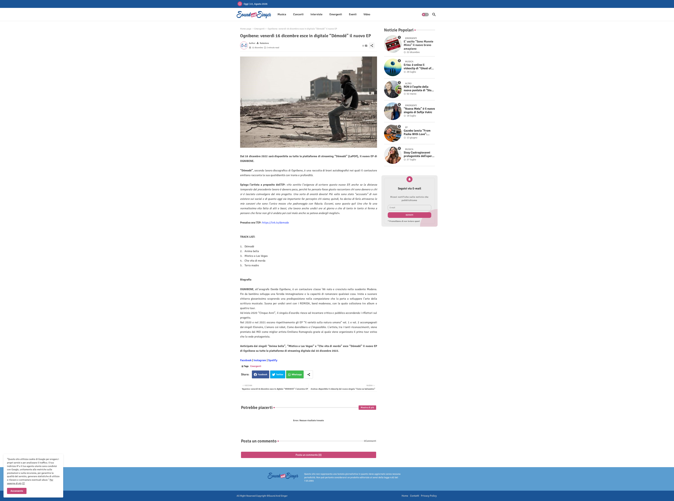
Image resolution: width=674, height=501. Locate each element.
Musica (281, 14)
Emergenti (335, 14)
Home (405, 495)
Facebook (262, 374)
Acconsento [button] (17, 490)
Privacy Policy (429, 495)
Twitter (279, 374)
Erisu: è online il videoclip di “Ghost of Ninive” (417, 66)
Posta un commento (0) (309, 454)
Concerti (298, 14)
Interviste (316, 14)
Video (367, 14)
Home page (245, 28)
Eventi (352, 14)
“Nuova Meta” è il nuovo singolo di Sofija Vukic (419, 110)
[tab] (282, 14)
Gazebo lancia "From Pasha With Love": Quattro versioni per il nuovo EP (418, 132)
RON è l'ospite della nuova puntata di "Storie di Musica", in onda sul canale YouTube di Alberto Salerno (419, 88)
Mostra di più (367, 407)
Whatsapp (297, 374)
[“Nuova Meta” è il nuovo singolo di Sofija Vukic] (393, 111)
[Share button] (309, 374)
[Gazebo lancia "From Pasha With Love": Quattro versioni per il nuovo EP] (393, 133)
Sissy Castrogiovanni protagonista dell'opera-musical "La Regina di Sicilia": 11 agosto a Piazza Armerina (419, 154)
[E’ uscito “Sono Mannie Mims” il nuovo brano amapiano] (393, 44)
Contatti (414, 495)
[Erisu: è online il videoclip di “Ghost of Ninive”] (393, 67)
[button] (425, 14)
